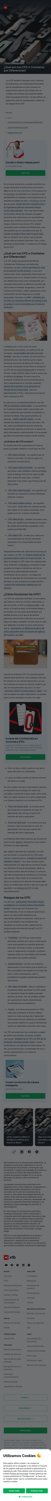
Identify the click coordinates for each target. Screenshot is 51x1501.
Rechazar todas (37, 1491)
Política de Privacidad (19, 1473)
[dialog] (25, 1475)
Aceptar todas (14, 1491)
